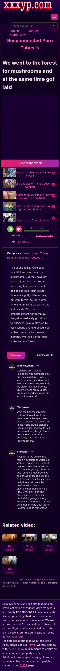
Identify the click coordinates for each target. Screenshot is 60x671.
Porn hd (12, 257)
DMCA (23, 665)
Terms (31, 644)
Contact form (15, 636)
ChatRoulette (18, 35)
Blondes (24, 257)
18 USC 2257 (16, 648)
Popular (14, 30)
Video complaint (44, 235)
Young (44, 253)
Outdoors (37, 257)
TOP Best (33, 30)
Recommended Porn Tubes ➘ (30, 44)
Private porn (30, 253)
